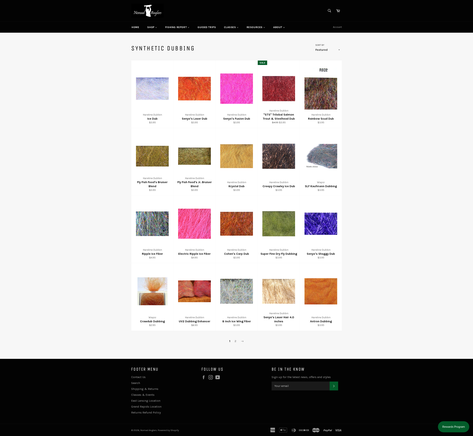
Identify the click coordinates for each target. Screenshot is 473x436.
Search (135, 383)
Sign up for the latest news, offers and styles (301, 377)
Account (337, 27)
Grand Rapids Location (146, 406)
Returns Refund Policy (146, 412)
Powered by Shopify (168, 430)
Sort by (319, 45)
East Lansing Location (145, 400)
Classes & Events (142, 394)
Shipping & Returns (144, 389)
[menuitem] (135, 27)
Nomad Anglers (148, 430)
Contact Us (138, 377)
